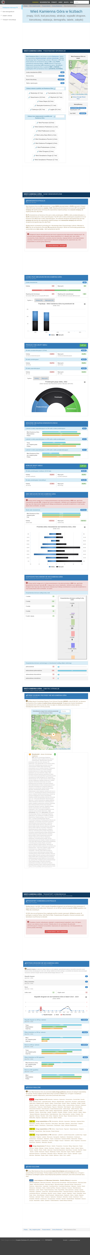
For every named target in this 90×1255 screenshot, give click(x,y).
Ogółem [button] (29, 300)
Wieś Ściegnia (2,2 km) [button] (46, 151)
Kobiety (37, 378)
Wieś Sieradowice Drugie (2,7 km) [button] (46, 155)
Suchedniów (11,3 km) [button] (55, 93)
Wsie (71, 2)
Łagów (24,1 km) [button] (55, 109)
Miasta (66, 2)
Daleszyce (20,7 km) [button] (38, 109)
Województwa (45, 2)
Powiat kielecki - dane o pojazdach (57, 931)
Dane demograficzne (8, 11)
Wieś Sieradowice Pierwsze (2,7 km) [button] (46, 159)
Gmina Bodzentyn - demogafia (57, 245)
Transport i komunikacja (9, 19)
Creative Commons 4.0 (22, 1240)
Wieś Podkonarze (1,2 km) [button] (46, 131)
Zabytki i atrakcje (7, 15)
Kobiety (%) (39, 300)
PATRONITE (48, 1240)
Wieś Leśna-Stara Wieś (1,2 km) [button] (46, 135)
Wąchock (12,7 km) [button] (56, 97)
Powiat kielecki (46, 6)
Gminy (60, 2)
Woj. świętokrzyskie (34, 6)
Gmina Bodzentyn (57, 6)
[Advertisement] (11, 28)
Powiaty (54, 2)
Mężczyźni (45, 378)
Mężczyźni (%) (49, 300)
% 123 (83, 345)
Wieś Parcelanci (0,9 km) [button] (46, 122)
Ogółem (29, 378)
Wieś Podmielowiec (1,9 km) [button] (46, 147)
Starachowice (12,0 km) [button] (37, 97)
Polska (26, 6)
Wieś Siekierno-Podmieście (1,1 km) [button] (46, 127)
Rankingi (35, 2)
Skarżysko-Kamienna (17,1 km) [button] (46, 105)
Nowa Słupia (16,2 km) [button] (46, 101)
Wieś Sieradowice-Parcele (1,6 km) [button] (46, 139)
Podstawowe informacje (9, 7)
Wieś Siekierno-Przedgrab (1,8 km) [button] (46, 143)
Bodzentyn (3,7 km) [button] (36, 93)
